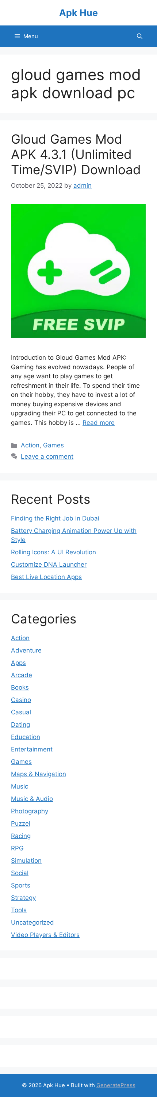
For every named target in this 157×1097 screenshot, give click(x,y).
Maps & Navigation (38, 774)
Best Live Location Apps (46, 577)
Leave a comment (47, 456)
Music (19, 786)
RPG (17, 848)
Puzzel (20, 823)
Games (53, 445)
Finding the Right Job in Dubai (55, 518)
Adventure (26, 650)
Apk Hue (78, 12)
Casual (21, 712)
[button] (140, 36)
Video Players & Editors (45, 934)
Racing (21, 835)
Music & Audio (32, 798)
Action (30, 445)
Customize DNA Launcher (49, 564)
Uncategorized (32, 922)
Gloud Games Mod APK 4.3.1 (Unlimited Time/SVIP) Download (76, 154)
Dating (20, 724)
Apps (18, 662)
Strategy (23, 897)
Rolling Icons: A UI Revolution (53, 552)
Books (20, 687)
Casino (21, 699)
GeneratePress (115, 1085)
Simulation (26, 860)
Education (25, 737)
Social (19, 873)
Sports (20, 885)
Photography (29, 811)
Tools (19, 910)
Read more (99, 422)
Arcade (21, 675)
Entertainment (32, 749)
